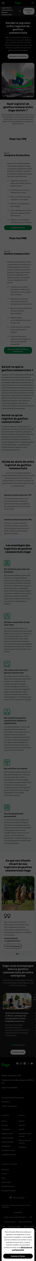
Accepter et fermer (18, 1256)
